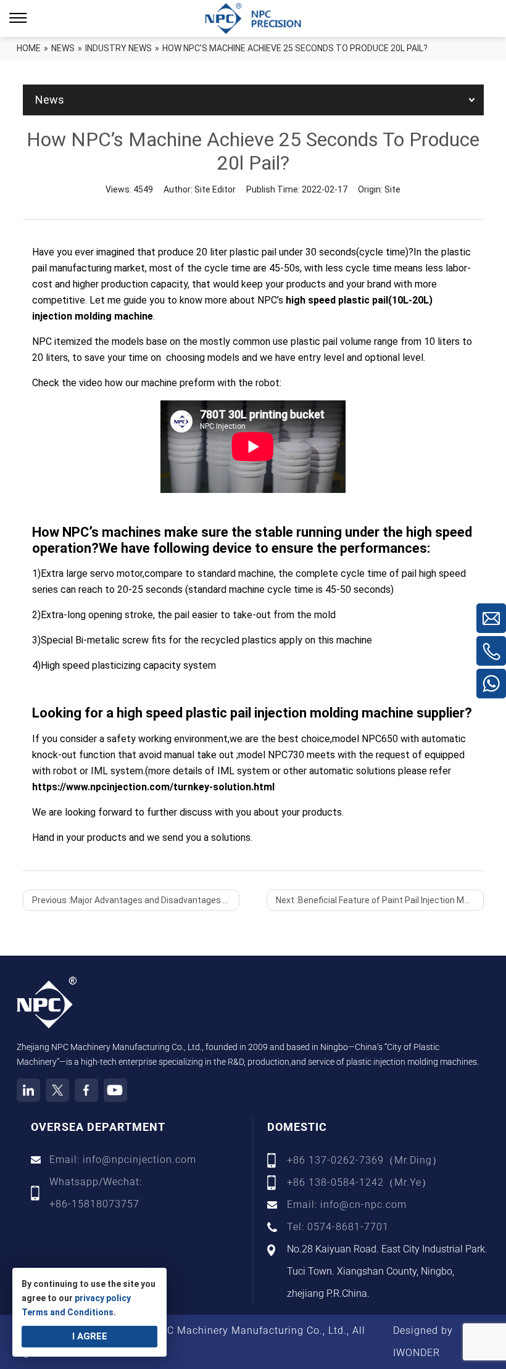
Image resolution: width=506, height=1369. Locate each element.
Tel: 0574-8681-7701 (338, 1227)
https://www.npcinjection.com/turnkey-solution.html (153, 787)
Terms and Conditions (68, 1312)
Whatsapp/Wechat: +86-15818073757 (95, 1193)
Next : (379, 900)
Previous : (135, 900)
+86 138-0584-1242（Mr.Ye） (359, 1182)
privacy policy (103, 1298)
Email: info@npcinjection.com (122, 1159)
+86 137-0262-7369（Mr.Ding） (364, 1160)
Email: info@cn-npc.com (347, 1204)
